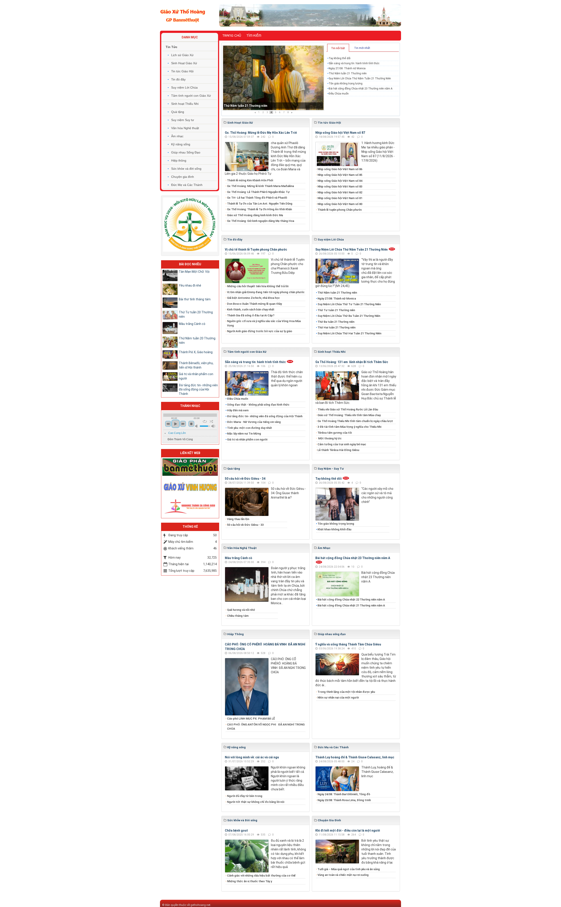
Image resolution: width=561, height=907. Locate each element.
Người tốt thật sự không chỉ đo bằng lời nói (255, 802)
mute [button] (197, 426)
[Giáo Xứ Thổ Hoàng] (183, 15)
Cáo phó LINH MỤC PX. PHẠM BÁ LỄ (251, 718)
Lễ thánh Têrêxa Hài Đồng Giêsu (338, 450)
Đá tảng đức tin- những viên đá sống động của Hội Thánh (264, 416)
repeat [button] (205, 421)
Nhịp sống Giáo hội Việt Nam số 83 (340, 186)
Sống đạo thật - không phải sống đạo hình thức (258, 404)
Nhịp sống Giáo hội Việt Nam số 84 (340, 180)
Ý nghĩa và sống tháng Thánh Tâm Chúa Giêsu (348, 644)
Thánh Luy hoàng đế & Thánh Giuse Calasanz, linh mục (354, 757)
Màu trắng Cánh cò (238, 558)
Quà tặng (177, 112)
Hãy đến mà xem (238, 410)
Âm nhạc (177, 136)
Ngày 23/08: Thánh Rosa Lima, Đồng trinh (344, 800)
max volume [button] (213, 426)
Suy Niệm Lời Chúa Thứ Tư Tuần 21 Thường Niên (349, 304)
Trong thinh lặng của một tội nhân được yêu (346, 691)
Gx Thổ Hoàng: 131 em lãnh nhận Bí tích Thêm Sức (351, 362)
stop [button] (191, 424)
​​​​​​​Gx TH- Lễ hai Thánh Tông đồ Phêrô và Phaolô (257, 197)
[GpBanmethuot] (190, 467)
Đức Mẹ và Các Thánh (186, 185)
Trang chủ (231, 35)
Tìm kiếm (254, 35)
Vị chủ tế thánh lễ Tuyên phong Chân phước (256, 249)
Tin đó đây (178, 79)
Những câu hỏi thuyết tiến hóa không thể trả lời (257, 286)
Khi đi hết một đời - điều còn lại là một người (347, 830)
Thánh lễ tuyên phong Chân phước (340, 209)
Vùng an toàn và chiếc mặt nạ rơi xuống (343, 875)
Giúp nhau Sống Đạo (185, 152)
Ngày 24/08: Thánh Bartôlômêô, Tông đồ (344, 794)
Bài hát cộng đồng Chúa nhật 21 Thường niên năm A (351, 605)
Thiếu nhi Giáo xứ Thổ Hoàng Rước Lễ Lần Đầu (348, 409)
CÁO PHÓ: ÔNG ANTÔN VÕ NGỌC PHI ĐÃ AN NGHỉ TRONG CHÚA (266, 727)
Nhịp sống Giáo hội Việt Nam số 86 (340, 169)
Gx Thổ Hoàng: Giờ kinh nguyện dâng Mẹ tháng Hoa (260, 221)
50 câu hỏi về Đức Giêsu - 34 (245, 478)
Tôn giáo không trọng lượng (345, 83)
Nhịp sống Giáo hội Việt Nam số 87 (340, 132)
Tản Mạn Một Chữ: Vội (194, 271)
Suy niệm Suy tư (182, 120)
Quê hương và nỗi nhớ (241, 609)
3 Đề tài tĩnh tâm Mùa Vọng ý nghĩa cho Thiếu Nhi (349, 426)
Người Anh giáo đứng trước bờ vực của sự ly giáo (259, 331)
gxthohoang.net (200, 905)
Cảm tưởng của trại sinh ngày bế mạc (342, 444)
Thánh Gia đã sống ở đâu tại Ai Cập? (250, 315)
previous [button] (168, 424)
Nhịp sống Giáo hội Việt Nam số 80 (340, 204)
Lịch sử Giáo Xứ (182, 55)
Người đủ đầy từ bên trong (244, 796)
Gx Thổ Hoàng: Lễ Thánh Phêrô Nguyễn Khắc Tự (258, 192)
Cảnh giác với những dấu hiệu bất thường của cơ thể (262, 875)
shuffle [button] (211, 421)
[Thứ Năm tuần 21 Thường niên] (273, 78)
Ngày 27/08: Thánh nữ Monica (347, 68)
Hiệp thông (178, 160)
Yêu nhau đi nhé (190, 285)
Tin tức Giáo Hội (182, 71)
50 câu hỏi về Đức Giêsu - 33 (245, 524)
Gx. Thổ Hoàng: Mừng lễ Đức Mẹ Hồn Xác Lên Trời (261, 132)
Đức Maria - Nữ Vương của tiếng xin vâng (254, 422)
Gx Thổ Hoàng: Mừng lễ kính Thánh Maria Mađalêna (260, 186)
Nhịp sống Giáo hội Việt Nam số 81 (340, 198)
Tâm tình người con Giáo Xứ (191, 95)
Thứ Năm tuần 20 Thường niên (197, 340)
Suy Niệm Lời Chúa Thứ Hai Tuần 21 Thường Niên (349, 333)
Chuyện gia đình (182, 176)
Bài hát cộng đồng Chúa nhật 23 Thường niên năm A (360, 88)
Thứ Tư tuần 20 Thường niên (196, 314)
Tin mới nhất (362, 48)
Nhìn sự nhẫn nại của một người (338, 697)
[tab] (338, 48)
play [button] (175, 423)
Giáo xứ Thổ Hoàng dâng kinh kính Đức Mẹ (255, 215)
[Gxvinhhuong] (190, 486)
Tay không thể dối (339, 58)
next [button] (183, 424)
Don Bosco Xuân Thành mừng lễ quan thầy (254, 303)
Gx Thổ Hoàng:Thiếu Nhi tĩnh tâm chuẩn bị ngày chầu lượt (355, 421)
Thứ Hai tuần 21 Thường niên (336, 327)
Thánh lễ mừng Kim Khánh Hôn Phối (250, 180)
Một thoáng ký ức (330, 438)
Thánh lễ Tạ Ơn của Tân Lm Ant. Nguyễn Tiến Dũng (259, 203)
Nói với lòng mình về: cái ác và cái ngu (252, 757)
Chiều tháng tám (238, 615)
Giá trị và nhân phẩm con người (247, 439)
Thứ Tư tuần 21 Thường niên (336, 310)
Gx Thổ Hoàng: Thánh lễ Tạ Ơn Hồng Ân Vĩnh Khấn (259, 209)
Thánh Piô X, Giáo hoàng (196, 352)
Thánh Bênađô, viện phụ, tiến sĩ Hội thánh (196, 365)
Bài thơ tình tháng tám (195, 299)
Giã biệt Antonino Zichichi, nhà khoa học (253, 297)
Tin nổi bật (338, 48)
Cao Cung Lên (177, 433)
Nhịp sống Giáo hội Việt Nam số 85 (340, 174)
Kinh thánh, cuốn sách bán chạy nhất (250, 309)
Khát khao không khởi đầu (334, 529)
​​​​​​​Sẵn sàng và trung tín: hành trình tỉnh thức (354, 63)
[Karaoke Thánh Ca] (190, 506)
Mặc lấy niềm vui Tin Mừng (244, 433)
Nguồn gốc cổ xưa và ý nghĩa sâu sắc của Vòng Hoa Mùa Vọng (264, 323)
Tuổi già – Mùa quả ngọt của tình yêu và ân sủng (349, 869)
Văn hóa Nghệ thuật (185, 128)
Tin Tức (171, 47)
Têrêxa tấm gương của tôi (335, 432)
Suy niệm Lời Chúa (184, 87)
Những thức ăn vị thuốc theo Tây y (249, 881)
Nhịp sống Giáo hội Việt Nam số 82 (340, 192)
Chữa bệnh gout (236, 830)
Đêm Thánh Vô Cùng (180, 439)
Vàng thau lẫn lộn (238, 519)
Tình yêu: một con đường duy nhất (249, 427)
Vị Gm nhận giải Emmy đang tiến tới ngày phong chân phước (266, 292)
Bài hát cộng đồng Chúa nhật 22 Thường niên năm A (351, 599)
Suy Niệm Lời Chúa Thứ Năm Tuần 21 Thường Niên (360, 78)
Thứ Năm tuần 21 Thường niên (245, 105)
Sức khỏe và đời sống (186, 168)
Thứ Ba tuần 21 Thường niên (336, 321)
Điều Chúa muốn (339, 93)
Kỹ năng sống (180, 144)
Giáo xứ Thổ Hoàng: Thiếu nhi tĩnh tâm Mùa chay (349, 415)
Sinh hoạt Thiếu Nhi (185, 103)
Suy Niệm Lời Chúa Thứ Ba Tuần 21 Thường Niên (349, 315)
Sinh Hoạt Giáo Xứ (184, 63)
